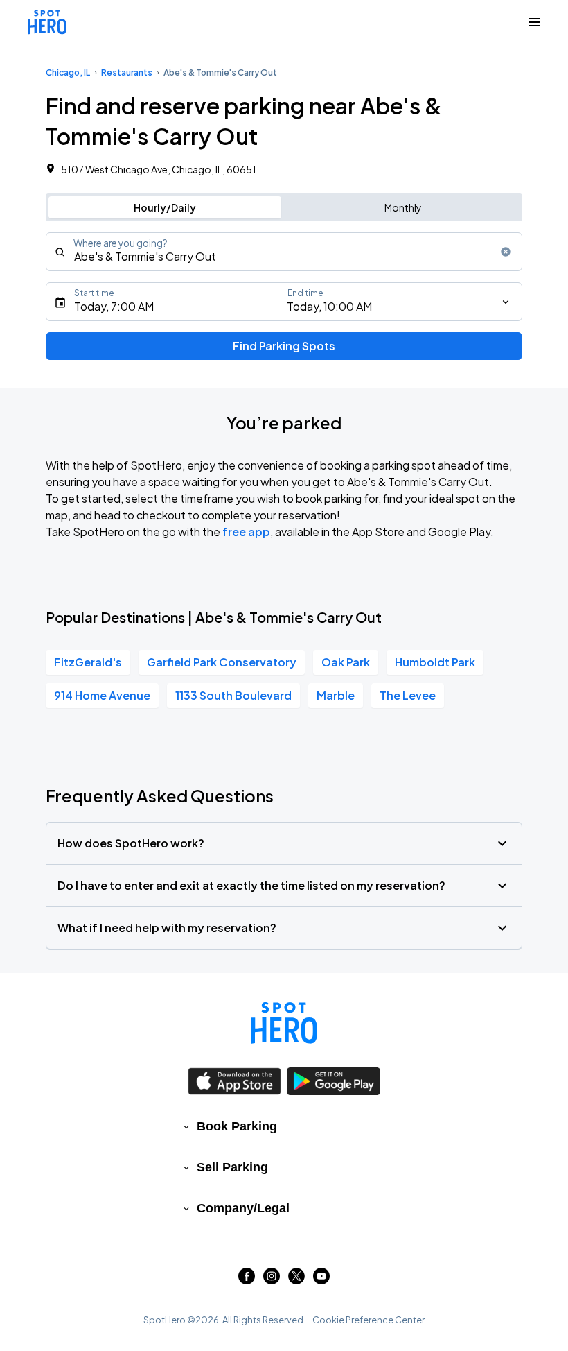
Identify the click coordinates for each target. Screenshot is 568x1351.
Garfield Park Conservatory (221, 662)
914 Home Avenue (102, 695)
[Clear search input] (505, 251)
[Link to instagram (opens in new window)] (271, 1280)
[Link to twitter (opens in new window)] (296, 1280)
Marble (336, 695)
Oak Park (345, 662)
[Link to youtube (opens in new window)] (321, 1280)
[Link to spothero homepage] (284, 1023)
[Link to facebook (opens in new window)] (246, 1280)
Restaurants (126, 72)
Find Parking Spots (284, 345)
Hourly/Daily (165, 207)
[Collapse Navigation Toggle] (534, 22)
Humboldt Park (435, 662)
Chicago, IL (68, 72)
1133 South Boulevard (233, 695)
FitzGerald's (88, 662)
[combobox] (284, 251)
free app (246, 531)
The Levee (408, 695)
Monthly (403, 207)
